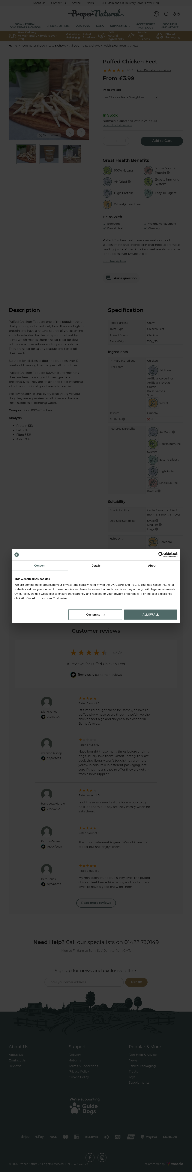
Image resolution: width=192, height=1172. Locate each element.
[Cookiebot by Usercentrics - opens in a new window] (161, 554)
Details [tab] (96, 565)
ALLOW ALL (150, 614)
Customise (93, 614)
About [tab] (152, 565)
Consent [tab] (39, 565)
